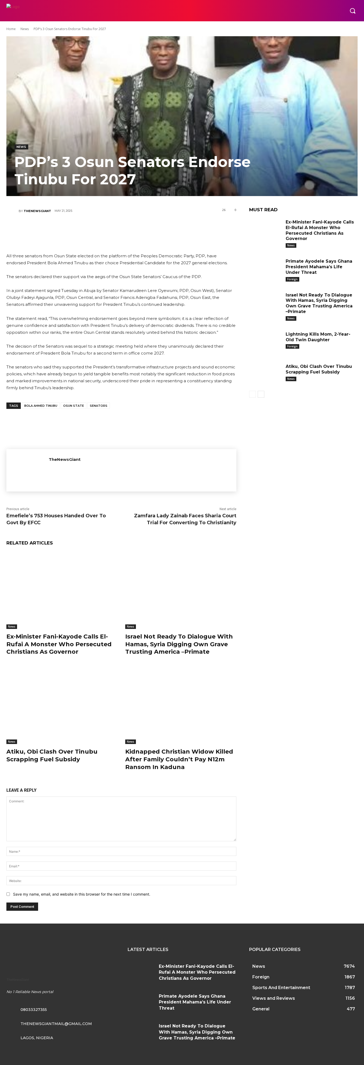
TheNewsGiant (37, 211)
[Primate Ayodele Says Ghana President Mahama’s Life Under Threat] (265, 268)
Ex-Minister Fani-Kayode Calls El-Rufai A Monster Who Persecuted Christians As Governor (59, 644)
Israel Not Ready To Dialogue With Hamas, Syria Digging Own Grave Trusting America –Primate (179, 644)
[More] (153, 230)
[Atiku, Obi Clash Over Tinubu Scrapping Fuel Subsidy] (61, 705)
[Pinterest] (121, 230)
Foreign (292, 279)
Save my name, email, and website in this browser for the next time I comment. (81, 894)
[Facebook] (89, 230)
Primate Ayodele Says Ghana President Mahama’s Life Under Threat (319, 267)
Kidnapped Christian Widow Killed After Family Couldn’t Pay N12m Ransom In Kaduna (179, 759)
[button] (352, 11)
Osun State (73, 406)
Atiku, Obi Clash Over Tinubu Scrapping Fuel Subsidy (52, 755)
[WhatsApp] (137, 230)
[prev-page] (252, 394)
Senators (98, 406)
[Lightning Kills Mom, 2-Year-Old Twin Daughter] (265, 341)
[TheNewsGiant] (12, 211)
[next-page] (261, 394)
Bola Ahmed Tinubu (40, 406)
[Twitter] (105, 230)
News (25, 29)
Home (11, 29)
